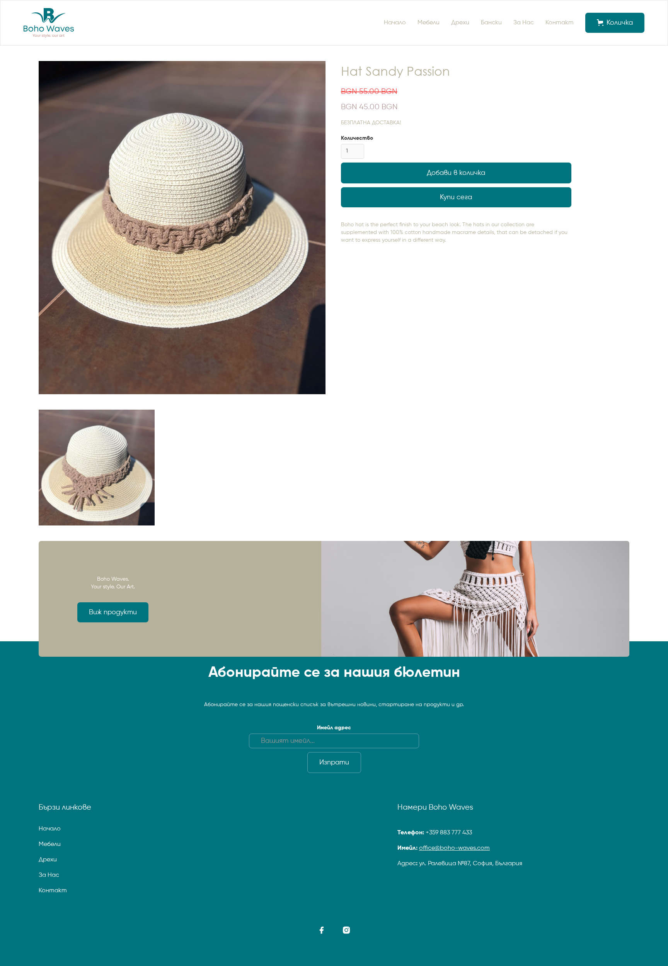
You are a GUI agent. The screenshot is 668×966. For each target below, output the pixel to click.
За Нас (523, 23)
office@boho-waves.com (454, 848)
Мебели (429, 23)
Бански (491, 23)
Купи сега (456, 197)
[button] (614, 23)
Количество (357, 138)
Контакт (559, 23)
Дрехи (460, 23)
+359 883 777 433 (449, 833)
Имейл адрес (334, 727)
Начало (395, 23)
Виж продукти (113, 612)
